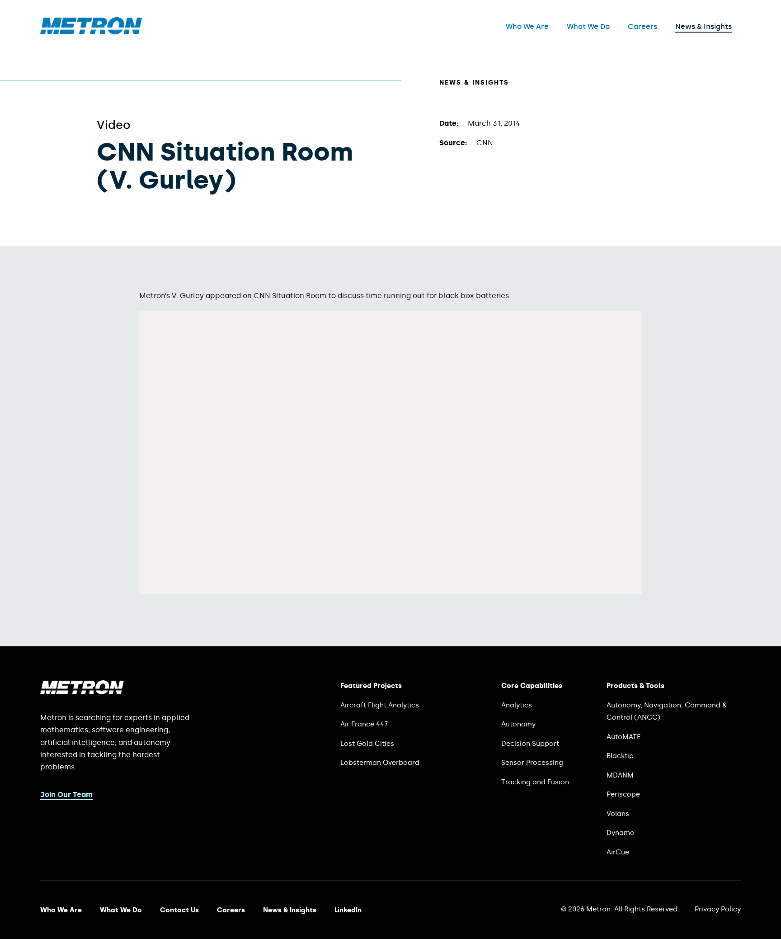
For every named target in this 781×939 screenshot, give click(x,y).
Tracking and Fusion (535, 782)
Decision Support (530, 744)
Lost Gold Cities (367, 744)
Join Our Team (66, 794)
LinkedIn (348, 910)
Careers (642, 26)
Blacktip (620, 756)
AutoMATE (623, 737)
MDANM (620, 775)
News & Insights (703, 26)
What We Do (588, 26)
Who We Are (527, 26)
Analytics (516, 705)
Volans (618, 814)
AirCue (618, 852)
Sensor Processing (532, 763)
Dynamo (621, 833)
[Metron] (91, 32)
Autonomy (518, 724)
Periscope (623, 794)
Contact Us (179, 910)
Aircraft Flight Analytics (379, 705)
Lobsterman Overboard (379, 763)
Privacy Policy (718, 909)
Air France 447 (364, 724)
